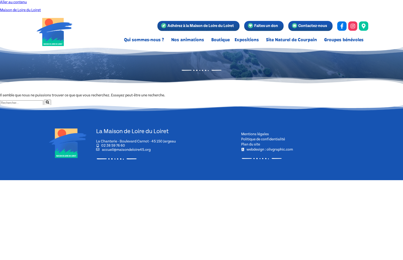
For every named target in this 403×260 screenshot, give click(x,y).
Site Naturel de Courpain (291, 39)
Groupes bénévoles (344, 39)
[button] (145, 40)
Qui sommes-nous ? (144, 39)
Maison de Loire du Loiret (20, 10)
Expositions (247, 39)
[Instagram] (353, 26)
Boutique (220, 39)
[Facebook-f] (342, 26)
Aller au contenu (13, 2)
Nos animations (187, 39)
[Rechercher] (47, 102)
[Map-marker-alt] (363, 26)
